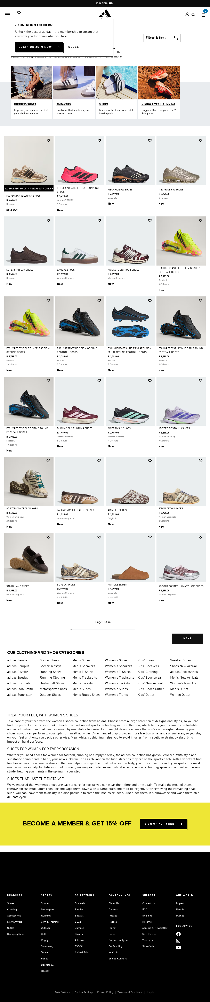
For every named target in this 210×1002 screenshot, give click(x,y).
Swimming (47, 946)
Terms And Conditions (130, 992)
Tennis (44, 952)
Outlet (10, 928)
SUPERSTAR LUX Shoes (19, 270)
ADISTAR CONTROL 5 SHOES (123, 270)
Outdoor (45, 928)
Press (112, 934)
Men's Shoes (81, 660)
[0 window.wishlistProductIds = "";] (19, 13)
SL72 (78, 922)
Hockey (45, 971)
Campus (79, 928)
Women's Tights (116, 695)
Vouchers (147, 940)
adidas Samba (17, 660)
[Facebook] (178, 934)
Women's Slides (116, 689)
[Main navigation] (7, 13)
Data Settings (63, 992)
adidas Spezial (17, 677)
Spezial (79, 915)
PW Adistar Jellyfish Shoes (23, 196)
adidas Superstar (19, 695)
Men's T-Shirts (83, 672)
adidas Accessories (184, 672)
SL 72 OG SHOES (66, 585)
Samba (79, 909)
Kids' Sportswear (150, 677)
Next (187, 638)
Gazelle (79, 934)
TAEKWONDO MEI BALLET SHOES (75, 510)
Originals (80, 903)
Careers (113, 909)
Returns (147, 922)
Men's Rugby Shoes (86, 695)
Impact (113, 915)
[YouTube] (178, 947)
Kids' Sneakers (148, 666)
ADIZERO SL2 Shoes (119, 428)
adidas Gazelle (17, 672)
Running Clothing (52, 677)
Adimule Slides (117, 585)
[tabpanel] (105, 393)
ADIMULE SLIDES (117, 510)
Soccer (45, 903)
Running (46, 915)
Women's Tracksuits (119, 677)
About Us (114, 903)
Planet (112, 928)
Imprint (151, 992)
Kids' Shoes (146, 660)
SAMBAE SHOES (66, 270)
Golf (43, 934)
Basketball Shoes (52, 683)
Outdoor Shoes (50, 695)
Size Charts (148, 934)
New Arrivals (14, 922)
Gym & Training (50, 922)
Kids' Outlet (146, 695)
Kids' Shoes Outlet (151, 689)
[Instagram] (178, 940)
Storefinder (148, 946)
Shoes (10, 903)
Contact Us (148, 903)
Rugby (44, 940)
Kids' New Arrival (150, 683)
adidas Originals (19, 683)
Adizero (79, 940)
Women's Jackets (117, 683)
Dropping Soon (15, 934)
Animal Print (82, 952)
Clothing (12, 909)
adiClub (113, 952)
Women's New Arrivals (185, 683)
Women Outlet (180, 695)
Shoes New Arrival (183, 666)
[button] (48, 140)
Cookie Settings (84, 992)
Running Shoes (51, 672)
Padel (44, 958)
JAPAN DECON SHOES (171, 509)
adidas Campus (18, 666)
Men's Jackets (82, 683)
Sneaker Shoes (180, 660)
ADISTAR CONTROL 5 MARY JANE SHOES (181, 586)
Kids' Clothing (148, 672)
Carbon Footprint (118, 940)
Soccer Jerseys (51, 666)
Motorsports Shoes (53, 689)
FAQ (144, 909)
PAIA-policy (115, 946)
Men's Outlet (179, 689)
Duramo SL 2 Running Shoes (74, 428)
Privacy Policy (105, 992)
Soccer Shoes (49, 660)
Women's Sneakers (118, 666)
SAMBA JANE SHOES (17, 586)
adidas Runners (118, 958)
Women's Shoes (116, 660)
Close (73, 47)
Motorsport (47, 909)
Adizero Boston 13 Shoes (174, 428)
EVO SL (79, 946)
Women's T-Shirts (118, 672)
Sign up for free (159, 824)
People (113, 922)
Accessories (14, 915)
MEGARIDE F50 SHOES (120, 190)
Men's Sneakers (83, 666)
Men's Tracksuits (84, 677)
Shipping (147, 915)
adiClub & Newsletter (154, 928)
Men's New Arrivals (184, 677)
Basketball (47, 965)
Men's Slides (81, 689)
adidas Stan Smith (20, 689)
